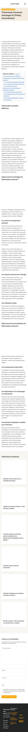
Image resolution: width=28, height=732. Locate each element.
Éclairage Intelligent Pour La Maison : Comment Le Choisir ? (14, 714)
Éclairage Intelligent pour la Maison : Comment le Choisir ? (13, 594)
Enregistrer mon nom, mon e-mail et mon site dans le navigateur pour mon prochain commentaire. (14, 691)
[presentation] (14, 468)
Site (3, 685)
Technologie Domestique (8, 9)
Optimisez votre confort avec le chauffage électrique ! (12, 480)
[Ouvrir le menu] (24, 3)
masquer (17, 74)
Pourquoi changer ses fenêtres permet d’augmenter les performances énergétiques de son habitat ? (13, 537)
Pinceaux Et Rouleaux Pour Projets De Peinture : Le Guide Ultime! (13, 718)
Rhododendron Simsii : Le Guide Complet (13, 723)
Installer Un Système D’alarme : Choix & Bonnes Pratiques (14, 507)
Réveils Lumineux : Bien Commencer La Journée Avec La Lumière (13, 622)
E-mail (4, 678)
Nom (4, 670)
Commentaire (6, 648)
